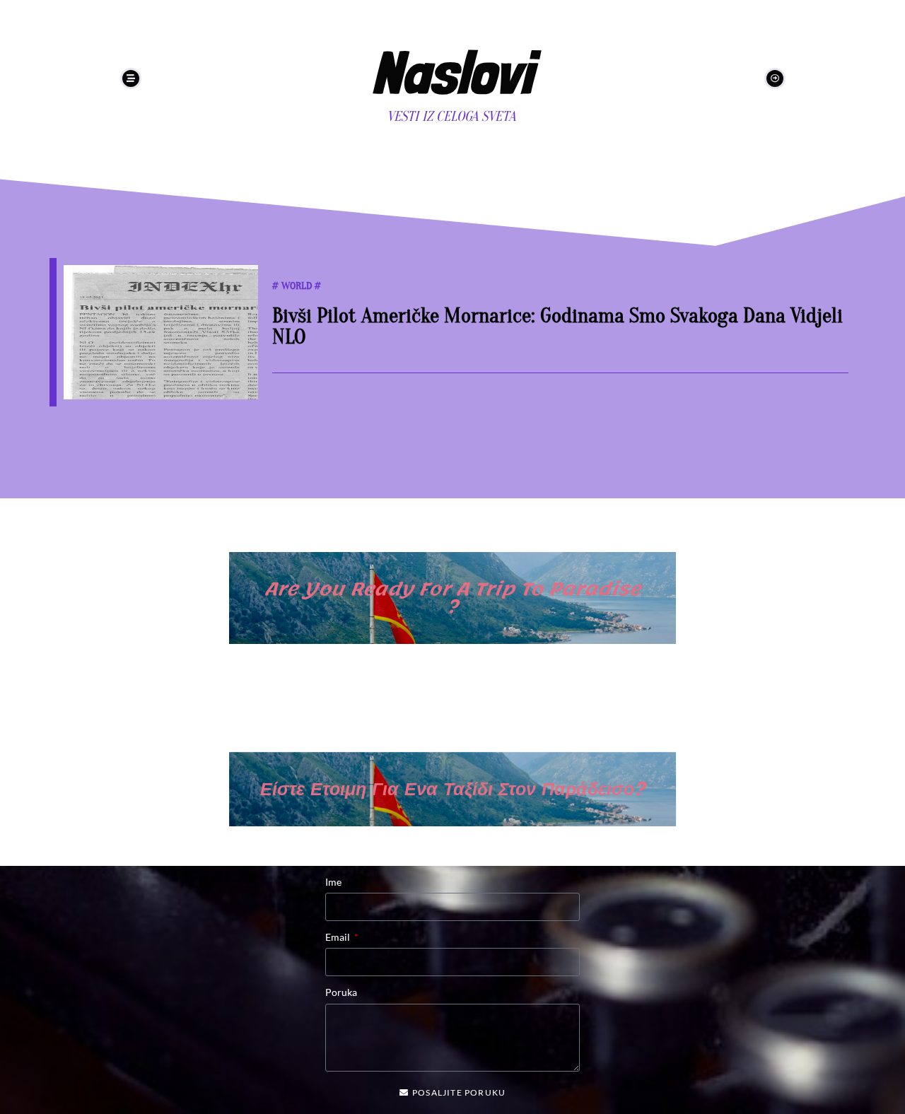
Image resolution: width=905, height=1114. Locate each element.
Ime (333, 882)
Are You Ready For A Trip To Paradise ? (452, 597)
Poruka (341, 992)
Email (338, 937)
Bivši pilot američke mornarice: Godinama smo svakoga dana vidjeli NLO (557, 326)
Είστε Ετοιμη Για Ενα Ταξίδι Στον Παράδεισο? (452, 789)
